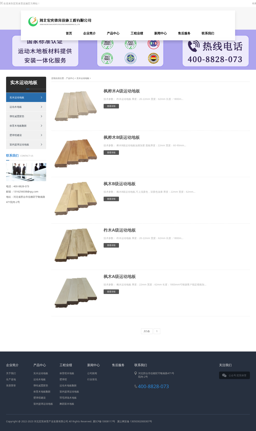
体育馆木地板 (67, 373)
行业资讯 (92, 379)
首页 (69, 33)
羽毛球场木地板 (68, 397)
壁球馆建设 (16, 135)
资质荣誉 (11, 385)
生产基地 (11, 379)
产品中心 (113, 33)
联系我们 (208, 33)
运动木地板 (16, 106)
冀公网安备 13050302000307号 (134, 421)
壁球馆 (63, 379)
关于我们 (11, 373)
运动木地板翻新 (68, 385)
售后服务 (184, 33)
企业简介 (89, 33)
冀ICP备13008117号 (104, 421)
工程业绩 (137, 33)
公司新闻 (92, 373)
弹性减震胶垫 (17, 116)
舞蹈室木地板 (67, 403)
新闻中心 (160, 33)
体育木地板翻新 (18, 125)
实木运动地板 (17, 97)
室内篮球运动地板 (19, 144)
